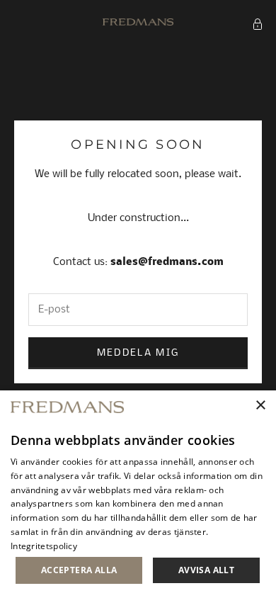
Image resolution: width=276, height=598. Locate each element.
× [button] (260, 405)
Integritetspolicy (44, 546)
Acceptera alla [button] (79, 570)
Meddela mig (138, 353)
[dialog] (138, 494)
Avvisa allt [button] (206, 570)
